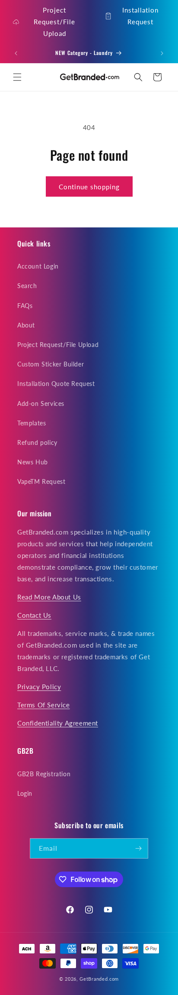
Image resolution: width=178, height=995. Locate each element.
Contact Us (34, 615)
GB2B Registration (43, 774)
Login (24, 793)
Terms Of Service (43, 705)
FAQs (24, 305)
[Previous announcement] (15, 53)
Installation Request (140, 16)
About (26, 325)
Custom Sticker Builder (50, 364)
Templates (31, 423)
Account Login (38, 266)
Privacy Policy (39, 686)
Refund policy (37, 442)
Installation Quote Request (56, 383)
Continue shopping (89, 187)
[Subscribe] (138, 848)
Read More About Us (49, 597)
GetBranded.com (99, 979)
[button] (17, 77)
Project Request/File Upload (54, 21)
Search (27, 285)
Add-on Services (40, 403)
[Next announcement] (162, 53)
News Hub (32, 462)
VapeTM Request (41, 481)
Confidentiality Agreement (57, 723)
